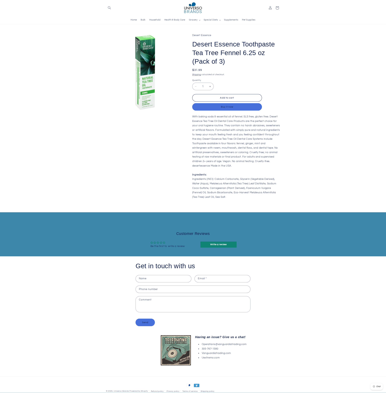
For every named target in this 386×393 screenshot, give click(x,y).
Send (145, 322)
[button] (109, 7)
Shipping (196, 75)
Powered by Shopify (139, 391)
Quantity (196, 80)
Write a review (218, 244)
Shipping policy (207, 391)
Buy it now (227, 107)
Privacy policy (173, 391)
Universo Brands (121, 391)
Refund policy (157, 391)
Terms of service (190, 391)
